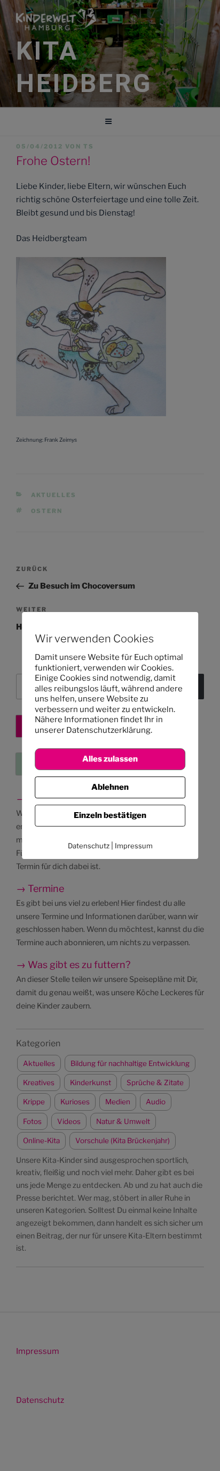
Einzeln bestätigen (110, 815)
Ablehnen (110, 787)
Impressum (134, 845)
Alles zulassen (110, 759)
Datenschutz (88, 845)
